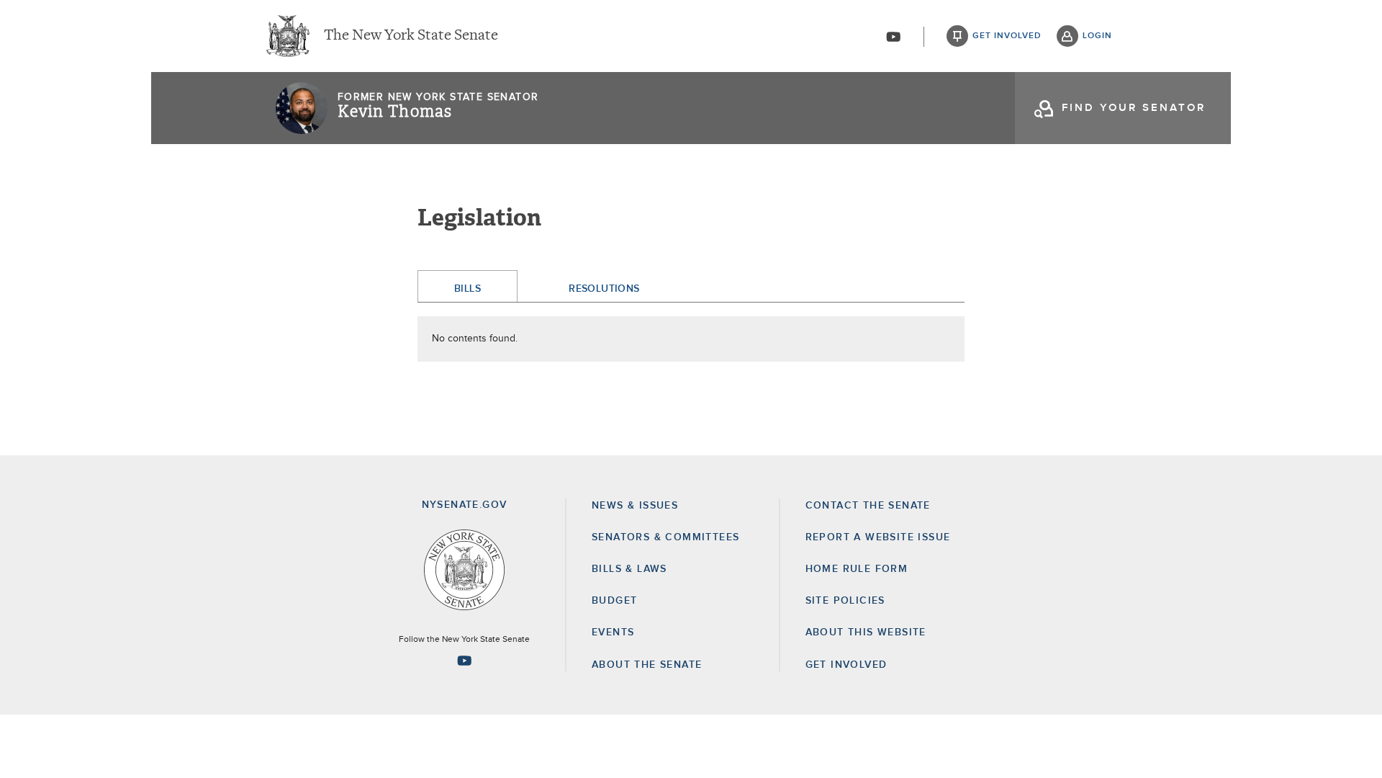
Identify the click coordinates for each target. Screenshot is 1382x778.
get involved (1007, 36)
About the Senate (647, 665)
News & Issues (635, 506)
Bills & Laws (629, 569)
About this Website (865, 632)
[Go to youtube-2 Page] (464, 660)
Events (613, 632)
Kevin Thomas (395, 112)
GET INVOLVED (846, 665)
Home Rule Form (856, 569)
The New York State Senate (411, 36)
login (1097, 36)
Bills (467, 289)
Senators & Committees (665, 537)
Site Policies (845, 601)
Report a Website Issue (878, 537)
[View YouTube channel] (893, 37)
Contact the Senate (868, 506)
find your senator (1134, 107)
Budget (614, 601)
